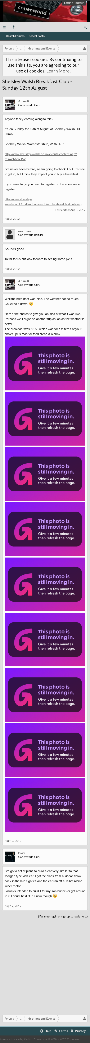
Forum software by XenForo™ (18, 1039)
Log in (67, 2)
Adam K (23, 101)
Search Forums (15, 36)
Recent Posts (37, 36)
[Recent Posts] (13, 27)
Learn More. (58, 71)
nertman (24, 231)
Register (79, 2)
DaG (21, 853)
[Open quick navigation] (84, 48)
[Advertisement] (45, 966)
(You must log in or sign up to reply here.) (63, 916)
